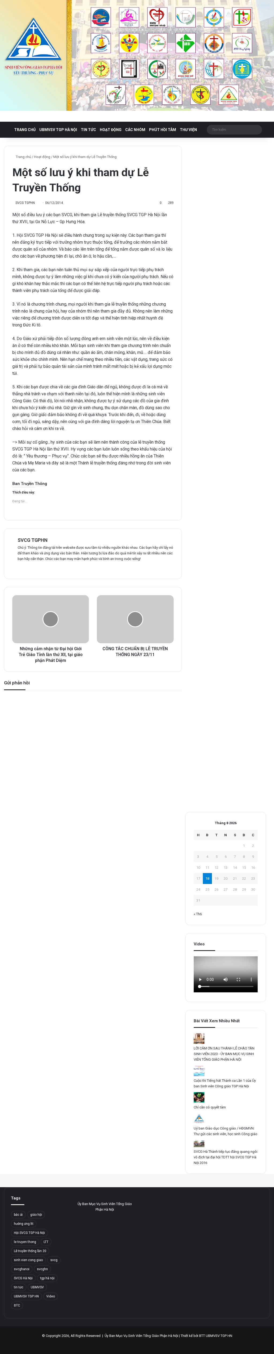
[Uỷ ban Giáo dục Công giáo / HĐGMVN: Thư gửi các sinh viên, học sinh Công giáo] (199, 1123)
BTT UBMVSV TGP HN (215, 1336)
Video (50, 1296)
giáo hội (36, 1215)
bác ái (18, 1215)
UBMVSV (37, 1287)
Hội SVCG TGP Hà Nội (29, 1233)
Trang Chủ (25, 130)
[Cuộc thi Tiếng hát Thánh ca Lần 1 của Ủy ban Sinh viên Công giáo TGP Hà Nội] (199, 1075)
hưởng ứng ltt (23, 1224)
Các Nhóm (135, 130)
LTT (46, 1242)
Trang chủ (23, 157)
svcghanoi (21, 1269)
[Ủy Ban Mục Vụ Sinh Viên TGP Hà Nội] (137, 55)
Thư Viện (188, 130)
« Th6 (198, 914)
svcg (54, 1260)
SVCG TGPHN (33, 540)
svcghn (42, 1269)
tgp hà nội (47, 1278)
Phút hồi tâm (162, 130)
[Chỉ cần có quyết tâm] (199, 1102)
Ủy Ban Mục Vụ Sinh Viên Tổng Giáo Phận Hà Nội (141, 1336)
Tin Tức (88, 130)
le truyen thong (25, 1242)
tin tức (18, 1287)
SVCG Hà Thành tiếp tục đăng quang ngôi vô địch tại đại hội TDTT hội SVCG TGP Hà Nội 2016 (225, 1157)
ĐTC (17, 1305)
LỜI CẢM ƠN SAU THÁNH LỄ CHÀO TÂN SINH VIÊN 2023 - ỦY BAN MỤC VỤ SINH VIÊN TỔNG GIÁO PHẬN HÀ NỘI (224, 1053)
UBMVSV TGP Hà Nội (58, 130)
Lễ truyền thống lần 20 (30, 1251)
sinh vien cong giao (28, 1260)
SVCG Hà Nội (23, 1278)
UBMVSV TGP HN (26, 1296)
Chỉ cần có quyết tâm (210, 1107)
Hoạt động (110, 130)
